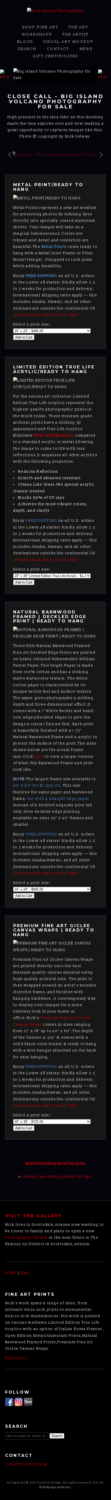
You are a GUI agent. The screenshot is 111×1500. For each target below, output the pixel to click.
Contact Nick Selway (26, 1464)
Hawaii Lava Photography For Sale (57, 1176)
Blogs (25, 42)
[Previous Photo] (6, 77)
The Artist (75, 34)
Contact (58, 49)
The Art (79, 27)
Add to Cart (23, 337)
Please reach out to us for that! (46, 315)
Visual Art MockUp (68, 42)
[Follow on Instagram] (18, 1403)
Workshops (37, 34)
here (39, 756)
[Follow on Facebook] (9, 1403)
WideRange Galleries (55, 1487)
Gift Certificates (55, 56)
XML (25, 1273)
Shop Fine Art (40, 27)
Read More (16, 1358)
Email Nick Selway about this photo (55, 1163)
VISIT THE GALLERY (33, 1215)
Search (27, 49)
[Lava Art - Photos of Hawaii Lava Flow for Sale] (58, 154)
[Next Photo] (104, 77)
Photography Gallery (26, 1237)
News (86, 49)
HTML (11, 1273)
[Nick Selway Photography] (55, 11)
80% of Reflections (53, 435)
